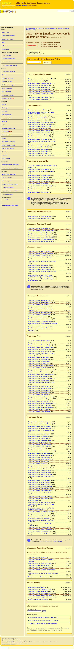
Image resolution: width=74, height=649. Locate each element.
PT (7, 11)
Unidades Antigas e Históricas (9, 52)
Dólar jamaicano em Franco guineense (40, 451)
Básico (3, 29)
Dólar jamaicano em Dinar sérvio (38, 151)
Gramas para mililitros (7, 187)
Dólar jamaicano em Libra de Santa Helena (41, 493)
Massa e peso (5, 32)
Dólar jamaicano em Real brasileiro (38, 304)
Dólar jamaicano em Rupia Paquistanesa (40, 397)
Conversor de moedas (21, 5)
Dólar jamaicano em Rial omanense (39, 181)
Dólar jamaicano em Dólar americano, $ (40, 79)
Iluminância (5, 152)
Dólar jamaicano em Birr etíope (37, 442)
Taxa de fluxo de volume (8, 145)
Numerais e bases (7, 88)
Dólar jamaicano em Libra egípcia (38, 438)
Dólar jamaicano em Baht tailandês (38, 401)
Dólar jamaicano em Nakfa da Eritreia (39, 440)
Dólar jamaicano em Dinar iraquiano (39, 175)
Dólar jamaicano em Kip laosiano (38, 376)
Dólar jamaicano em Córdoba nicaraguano (41, 239)
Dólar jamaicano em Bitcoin (36, 587)
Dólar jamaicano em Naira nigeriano (39, 482)
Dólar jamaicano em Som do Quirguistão (40, 365)
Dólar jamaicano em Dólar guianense (39, 314)
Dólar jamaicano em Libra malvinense (39, 444)
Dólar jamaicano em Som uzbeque (38, 409)
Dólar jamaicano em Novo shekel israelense (41, 171)
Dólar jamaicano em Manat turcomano (39, 405)
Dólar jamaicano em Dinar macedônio (39, 139)
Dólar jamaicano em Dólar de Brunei (39, 349)
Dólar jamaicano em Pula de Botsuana (39, 426)
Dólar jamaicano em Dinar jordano (38, 363)
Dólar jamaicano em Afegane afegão (39, 340)
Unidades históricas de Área (9, 65)
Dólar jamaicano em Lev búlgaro (38, 116)
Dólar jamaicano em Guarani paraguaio (40, 319)
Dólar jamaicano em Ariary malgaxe (39, 468)
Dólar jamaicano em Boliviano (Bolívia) (39, 302)
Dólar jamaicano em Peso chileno (38, 307)
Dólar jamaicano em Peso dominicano (39, 267)
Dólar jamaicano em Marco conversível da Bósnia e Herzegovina (41, 112)
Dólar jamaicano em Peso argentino (39, 300)
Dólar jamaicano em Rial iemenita (38, 192)
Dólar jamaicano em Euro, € (36, 81)
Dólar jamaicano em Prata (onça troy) (39, 591)
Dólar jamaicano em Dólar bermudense (40, 216)
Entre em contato (57, 541)
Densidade (5, 111)
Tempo (4, 104)
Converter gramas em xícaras (9, 184)
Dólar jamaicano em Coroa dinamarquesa (40, 122)
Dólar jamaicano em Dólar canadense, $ (40, 91)
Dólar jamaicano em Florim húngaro (39, 130)
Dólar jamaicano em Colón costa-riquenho (41, 230)
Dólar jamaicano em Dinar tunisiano (39, 514)
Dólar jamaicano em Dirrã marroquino (39, 466)
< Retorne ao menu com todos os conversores (42, 623)
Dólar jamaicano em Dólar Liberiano (39, 459)
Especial (3, 68)
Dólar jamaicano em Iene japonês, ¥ (39, 85)
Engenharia (4, 101)
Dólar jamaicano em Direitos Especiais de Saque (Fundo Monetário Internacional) (43, 598)
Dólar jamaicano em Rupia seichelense (40, 486)
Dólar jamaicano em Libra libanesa (38, 457)
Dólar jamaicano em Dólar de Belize (39, 228)
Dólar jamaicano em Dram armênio (38, 343)
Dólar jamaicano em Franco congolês (39, 428)
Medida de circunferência (8, 128)
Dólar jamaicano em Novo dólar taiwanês (40, 407)
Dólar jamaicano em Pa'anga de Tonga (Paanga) (43, 573)
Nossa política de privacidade (10, 205)
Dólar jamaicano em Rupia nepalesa (39, 392)
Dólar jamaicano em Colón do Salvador (40, 233)
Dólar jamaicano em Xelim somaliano (39, 502)
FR (14, 11)
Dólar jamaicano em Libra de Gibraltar (39, 126)
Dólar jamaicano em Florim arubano (39, 251)
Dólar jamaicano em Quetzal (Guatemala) (40, 235)
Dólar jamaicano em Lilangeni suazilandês (41, 511)
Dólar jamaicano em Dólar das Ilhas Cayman (41, 258)
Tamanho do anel (8, 98)
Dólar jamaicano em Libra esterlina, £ (39, 83)
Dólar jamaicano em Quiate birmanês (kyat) (41, 382)
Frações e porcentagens (8, 85)
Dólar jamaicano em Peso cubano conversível (42, 261)
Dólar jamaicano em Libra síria (37, 188)
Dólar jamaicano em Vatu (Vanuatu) (39, 577)
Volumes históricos (7, 62)
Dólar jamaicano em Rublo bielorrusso (39, 118)
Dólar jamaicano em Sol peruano (38, 317)
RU (11, 11)
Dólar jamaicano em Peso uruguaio (38, 327)
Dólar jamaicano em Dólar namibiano (39, 480)
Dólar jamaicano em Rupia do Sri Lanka (40, 378)
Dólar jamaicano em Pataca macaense (39, 388)
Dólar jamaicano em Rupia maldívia (39, 390)
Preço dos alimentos (7, 78)
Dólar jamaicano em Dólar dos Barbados (40, 253)
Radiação (4, 155)
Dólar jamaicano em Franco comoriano (40, 455)
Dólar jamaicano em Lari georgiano (38, 357)
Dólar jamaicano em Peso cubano (38, 265)
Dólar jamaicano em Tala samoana (38, 567)
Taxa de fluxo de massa (8, 148)
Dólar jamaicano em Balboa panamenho (40, 241)
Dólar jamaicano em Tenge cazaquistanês (40, 374)
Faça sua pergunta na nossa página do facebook (43, 620)
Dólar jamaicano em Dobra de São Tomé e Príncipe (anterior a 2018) (41, 508)
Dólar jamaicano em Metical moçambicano (41, 476)
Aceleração (5, 108)
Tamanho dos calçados (8, 95)
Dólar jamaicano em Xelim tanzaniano (39, 516)
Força (3, 124)
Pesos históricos (6, 55)
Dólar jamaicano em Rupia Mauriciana (39, 472)
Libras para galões (7, 181)
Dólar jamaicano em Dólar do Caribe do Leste (42, 271)
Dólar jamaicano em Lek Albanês (38, 110)
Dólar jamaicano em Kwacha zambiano (40, 529)
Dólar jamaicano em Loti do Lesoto (38, 461)
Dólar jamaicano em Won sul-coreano (39, 372)
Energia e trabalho (7, 118)
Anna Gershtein (25, 641)
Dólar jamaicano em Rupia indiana (38, 361)
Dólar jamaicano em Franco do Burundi (40, 424)
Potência (4, 121)
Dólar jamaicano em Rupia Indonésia (39, 359)
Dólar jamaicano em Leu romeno (38, 149)
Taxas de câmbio (6, 91)
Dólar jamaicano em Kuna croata (38, 128)
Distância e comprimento (8, 35)
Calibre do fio (7, 131)
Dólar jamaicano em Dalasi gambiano (39, 446)
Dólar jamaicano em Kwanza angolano (39, 422)
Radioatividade (6, 158)
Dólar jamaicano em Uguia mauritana (39, 470)
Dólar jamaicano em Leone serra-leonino (40, 496)
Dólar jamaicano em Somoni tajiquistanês (40, 403)
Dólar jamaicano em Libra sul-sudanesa (40, 490)
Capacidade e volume (8, 39)
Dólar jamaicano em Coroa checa (38, 120)
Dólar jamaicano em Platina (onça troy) (40, 595)
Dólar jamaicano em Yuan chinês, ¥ (38, 97)
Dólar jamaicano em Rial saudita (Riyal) (40, 185)
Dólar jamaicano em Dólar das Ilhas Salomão (41, 569)
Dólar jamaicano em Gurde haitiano (39, 269)
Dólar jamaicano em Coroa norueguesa (40, 145)
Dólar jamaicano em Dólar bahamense (39, 255)
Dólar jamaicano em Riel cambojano (39, 367)
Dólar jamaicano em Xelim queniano (39, 453)
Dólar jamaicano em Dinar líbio (37, 463)
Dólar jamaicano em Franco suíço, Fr (39, 87)
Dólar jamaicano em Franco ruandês (39, 484)
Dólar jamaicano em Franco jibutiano (39, 434)
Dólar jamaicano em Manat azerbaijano (40, 345)
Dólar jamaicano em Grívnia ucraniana (39, 155)
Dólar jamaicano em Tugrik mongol (38, 386)
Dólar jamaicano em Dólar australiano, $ (40, 89)
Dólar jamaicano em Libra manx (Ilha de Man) (42, 141)
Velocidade (5, 46)
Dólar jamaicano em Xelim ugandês (39, 518)
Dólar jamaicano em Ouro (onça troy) (39, 589)
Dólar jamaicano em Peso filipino (38, 394)
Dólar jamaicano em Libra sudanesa (39, 488)
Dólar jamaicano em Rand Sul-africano (39, 527)
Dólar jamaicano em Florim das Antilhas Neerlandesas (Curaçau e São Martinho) (40, 275)
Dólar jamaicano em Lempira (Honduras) (40, 237)
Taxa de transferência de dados (10, 168)
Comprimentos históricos (8, 58)
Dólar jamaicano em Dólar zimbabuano (40, 531)
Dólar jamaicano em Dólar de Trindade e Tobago (43, 323)
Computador (4, 161)
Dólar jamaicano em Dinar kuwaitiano (39, 179)
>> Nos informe (6, 200)
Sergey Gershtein (17, 641)
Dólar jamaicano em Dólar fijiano (38, 557)
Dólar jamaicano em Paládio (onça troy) (40, 593)
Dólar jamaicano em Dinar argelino (38, 436)
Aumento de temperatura (8, 141)
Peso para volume (7, 81)
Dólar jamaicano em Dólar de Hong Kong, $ (41, 93)
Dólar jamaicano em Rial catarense (38, 183)
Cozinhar (4, 75)
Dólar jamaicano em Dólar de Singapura (40, 399)
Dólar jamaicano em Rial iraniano (38, 177)
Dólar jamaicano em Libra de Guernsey (40, 124)
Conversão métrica (7, 177)
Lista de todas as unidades (9, 174)
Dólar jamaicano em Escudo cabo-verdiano (41, 430)
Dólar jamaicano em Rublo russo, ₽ (38, 99)
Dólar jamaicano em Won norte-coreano (40, 370)
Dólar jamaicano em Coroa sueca (38, 153)
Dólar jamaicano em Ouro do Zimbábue (40, 534)
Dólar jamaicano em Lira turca (37, 190)
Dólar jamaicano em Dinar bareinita (38, 169)
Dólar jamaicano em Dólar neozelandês (40, 563)
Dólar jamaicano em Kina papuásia (38, 565)
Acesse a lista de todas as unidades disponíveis (42, 617)
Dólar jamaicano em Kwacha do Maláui (40, 474)
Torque (4, 138)
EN (2, 11)
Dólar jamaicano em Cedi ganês (37, 449)
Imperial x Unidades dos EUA (9, 191)
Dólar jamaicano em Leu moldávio (38, 137)
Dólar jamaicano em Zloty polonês (38, 147)
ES (5, 11)
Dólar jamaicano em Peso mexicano (39, 218)
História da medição (7, 194)
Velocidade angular (7, 135)
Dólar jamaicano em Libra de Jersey (39, 135)
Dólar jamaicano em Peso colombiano (39, 312)
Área (3, 42)
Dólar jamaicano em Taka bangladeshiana (40, 347)
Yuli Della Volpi (25, 642)
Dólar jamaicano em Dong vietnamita (39, 411)
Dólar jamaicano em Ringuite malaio (39, 380)
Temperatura (5, 49)
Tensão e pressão (6, 114)
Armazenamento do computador (10, 164)
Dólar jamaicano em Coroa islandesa (39, 132)
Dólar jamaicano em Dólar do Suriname (40, 321)
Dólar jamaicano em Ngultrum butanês (39, 351)
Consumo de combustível (8, 71)
